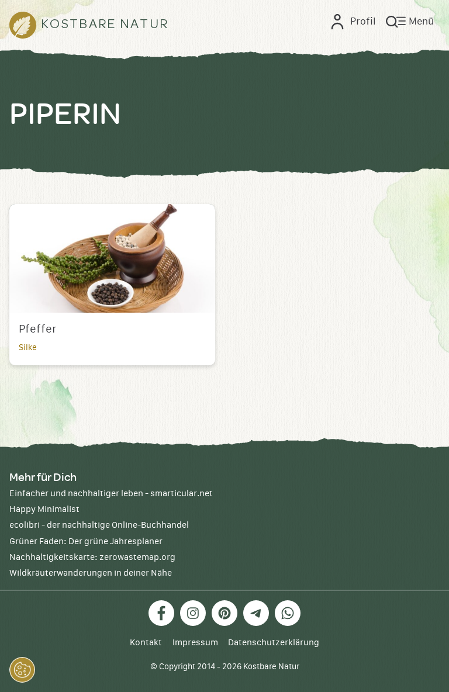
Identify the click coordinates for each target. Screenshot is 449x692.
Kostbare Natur (271, 667)
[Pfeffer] (112, 258)
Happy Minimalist (44, 509)
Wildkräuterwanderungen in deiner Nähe (90, 573)
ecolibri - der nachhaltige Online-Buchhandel (99, 525)
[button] (22, 670)
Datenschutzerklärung (273, 643)
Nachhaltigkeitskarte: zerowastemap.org (92, 557)
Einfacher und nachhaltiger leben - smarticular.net (111, 494)
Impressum (195, 643)
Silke (28, 347)
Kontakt (146, 643)
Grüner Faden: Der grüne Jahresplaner (86, 541)
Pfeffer (38, 329)
